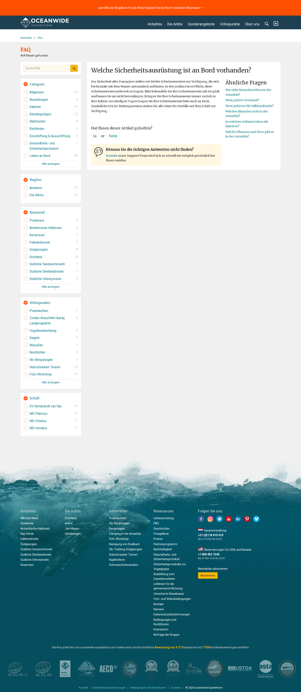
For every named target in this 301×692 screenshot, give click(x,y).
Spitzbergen (73, 533)
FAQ (156, 523)
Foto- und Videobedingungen (172, 598)
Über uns (252, 24)
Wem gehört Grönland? (242, 100)
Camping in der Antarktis (125, 533)
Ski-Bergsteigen (119, 523)
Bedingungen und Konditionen (148, 687)
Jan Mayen (72, 528)
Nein (113, 136)
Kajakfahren (117, 559)
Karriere (159, 609)
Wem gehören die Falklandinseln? (249, 106)
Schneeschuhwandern (123, 564)
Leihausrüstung (164, 518)
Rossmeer (27, 564)
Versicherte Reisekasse (169, 593)
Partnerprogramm (165, 544)
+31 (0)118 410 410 (210, 535)
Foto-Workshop (119, 538)
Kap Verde (27, 533)
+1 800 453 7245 (209, 554)
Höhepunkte (230, 24)
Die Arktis (175, 24)
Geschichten (162, 528)
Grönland (71, 518)
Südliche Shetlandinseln (35, 554)
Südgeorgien (28, 544)
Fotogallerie (161, 533)
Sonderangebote (201, 24)
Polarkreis (26, 523)
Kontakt (111, 155)
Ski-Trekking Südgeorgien (125, 549)
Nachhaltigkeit (163, 549)
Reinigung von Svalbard (124, 544)
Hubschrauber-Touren (123, 554)
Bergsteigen (117, 528)
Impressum (161, 629)
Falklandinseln (29, 538)
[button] (51, 84)
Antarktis (155, 24)
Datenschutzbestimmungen (172, 614)
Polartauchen (118, 518)
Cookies (176, 687)
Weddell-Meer (29, 518)
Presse (158, 538)
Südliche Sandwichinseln (36, 549)
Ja (94, 136)
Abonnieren (207, 575)
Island (68, 523)
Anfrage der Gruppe (166, 634)
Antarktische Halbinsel (34, 528)
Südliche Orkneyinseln (34, 559)
